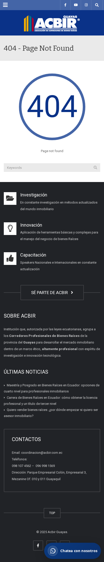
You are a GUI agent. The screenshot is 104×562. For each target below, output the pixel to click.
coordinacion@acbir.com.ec (41, 453)
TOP (52, 513)
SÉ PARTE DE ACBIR (50, 292)
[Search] (95, 167)
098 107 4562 (21, 466)
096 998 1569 (45, 466)
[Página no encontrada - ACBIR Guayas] (52, 22)
